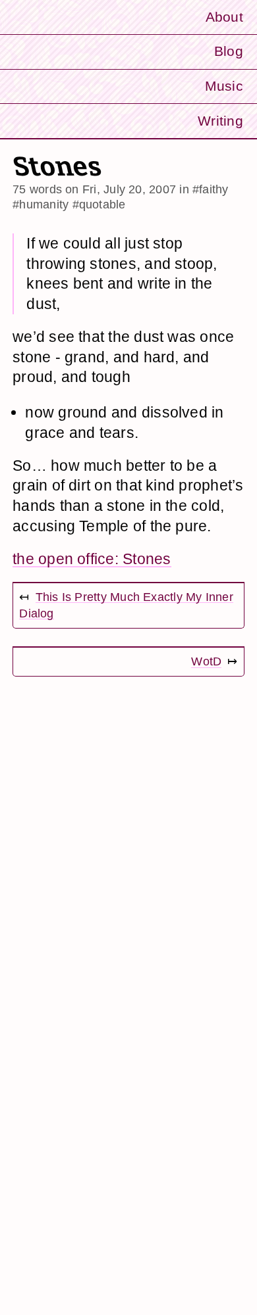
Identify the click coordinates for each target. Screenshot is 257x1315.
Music (224, 85)
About (224, 16)
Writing (220, 120)
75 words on (94, 189)
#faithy (210, 189)
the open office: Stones (92, 558)
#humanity (41, 204)
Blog (228, 51)
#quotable (99, 204)
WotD (206, 661)
